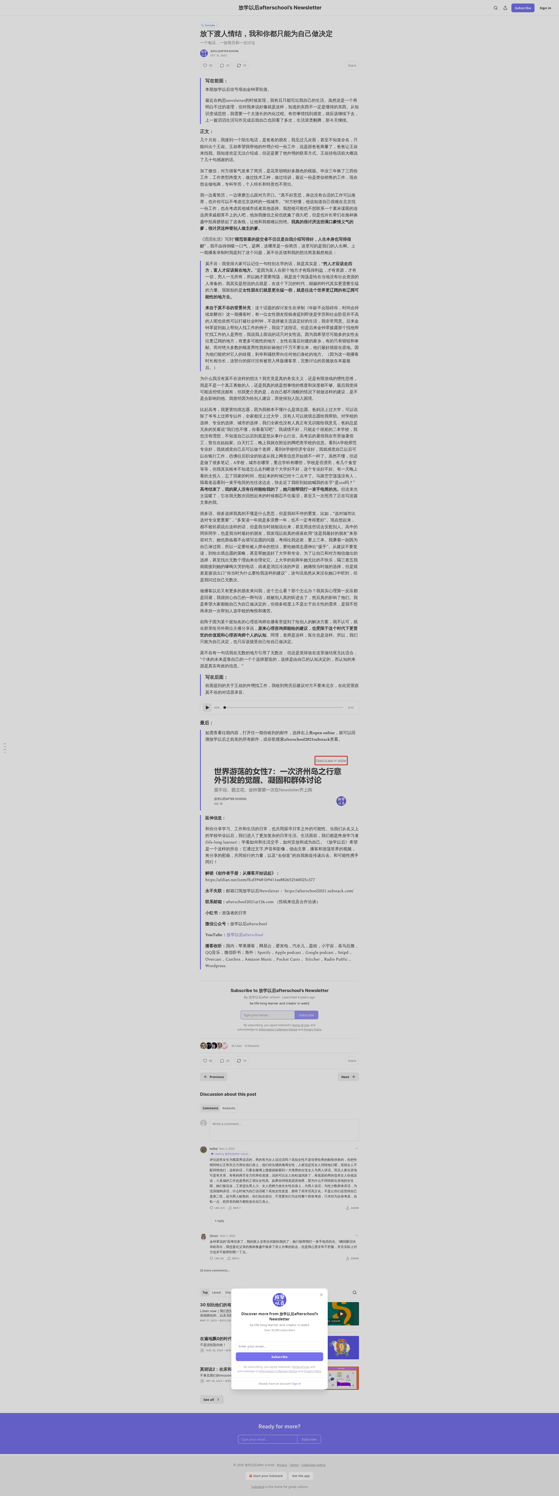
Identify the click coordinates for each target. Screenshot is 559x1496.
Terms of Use (300, 1367)
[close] (321, 1294)
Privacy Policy (312, 1371)
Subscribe (279, 1357)
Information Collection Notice (278, 1371)
